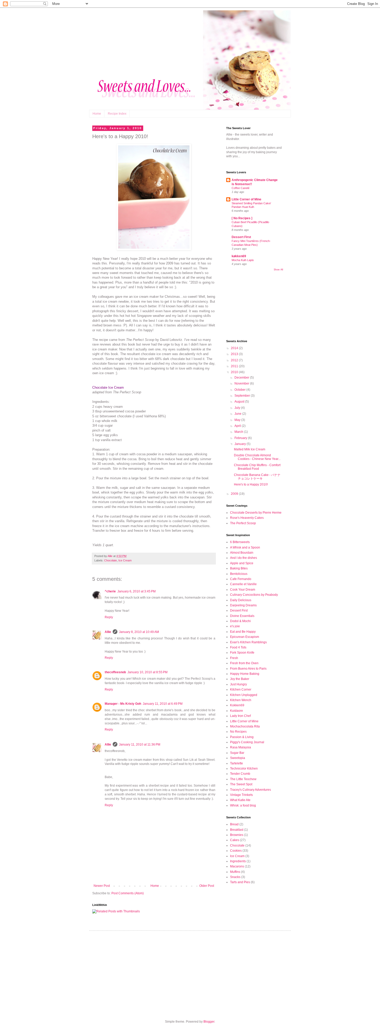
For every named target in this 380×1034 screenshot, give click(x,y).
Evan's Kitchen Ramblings (248, 642)
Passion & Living (242, 737)
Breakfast (236, 830)
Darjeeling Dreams (243, 605)
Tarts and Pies (240, 882)
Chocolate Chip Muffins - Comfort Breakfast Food (257, 467)
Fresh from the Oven (244, 663)
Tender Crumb (240, 774)
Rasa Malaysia (240, 747)
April (238, 426)
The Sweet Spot (241, 784)
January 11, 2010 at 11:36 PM (139, 744)
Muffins (235, 872)
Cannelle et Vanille (243, 584)
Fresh (234, 658)
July (237, 408)
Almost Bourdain (241, 552)
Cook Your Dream (242, 589)
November (242, 383)
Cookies (236, 850)
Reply (109, 617)
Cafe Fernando (240, 579)
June (238, 414)
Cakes (234, 840)
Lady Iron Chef (240, 716)
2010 (235, 372)
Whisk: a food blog (243, 805)
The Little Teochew (243, 779)
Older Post (206, 886)
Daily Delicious (240, 600)
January (240, 444)
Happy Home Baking (244, 674)
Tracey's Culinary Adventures (250, 790)
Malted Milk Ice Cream (249, 449)
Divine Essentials (242, 616)
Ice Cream (125, 560)
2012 (235, 360)
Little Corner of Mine (246, 199)
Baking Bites (239, 568)
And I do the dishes (243, 558)
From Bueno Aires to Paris (248, 668)
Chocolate (110, 560)
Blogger (208, 1021)
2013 (235, 354)
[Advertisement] (252, 305)
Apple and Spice (241, 563)
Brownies (236, 835)
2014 (235, 348)
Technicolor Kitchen (244, 768)
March (239, 432)
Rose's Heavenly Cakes (247, 518)
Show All (278, 269)
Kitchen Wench (240, 700)
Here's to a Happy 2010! (251, 484)
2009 (235, 494)
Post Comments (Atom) (127, 893)
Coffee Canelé (240, 188)
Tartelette (236, 763)
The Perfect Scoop (243, 523)
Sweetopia (237, 758)
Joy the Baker (239, 679)
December (242, 377)
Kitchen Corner (240, 689)
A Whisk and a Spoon (245, 547)
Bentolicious (238, 574)
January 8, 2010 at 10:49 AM (139, 632)
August (239, 401)
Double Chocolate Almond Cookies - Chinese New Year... (257, 457)
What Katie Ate (240, 800)
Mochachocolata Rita (245, 726)
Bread (234, 824)
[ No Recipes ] (242, 218)
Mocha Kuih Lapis (243, 260)
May (237, 420)
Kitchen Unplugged (243, 695)
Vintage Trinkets (241, 795)
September (242, 395)
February (241, 438)
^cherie (110, 591)
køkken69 (239, 256)
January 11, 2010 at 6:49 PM (163, 704)
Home (97, 113)
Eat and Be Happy (243, 631)
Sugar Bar (237, 753)
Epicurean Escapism (244, 637)
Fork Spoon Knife (242, 652)
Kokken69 (237, 705)
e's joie (235, 626)
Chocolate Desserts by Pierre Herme (256, 512)
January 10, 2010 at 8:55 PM (147, 672)
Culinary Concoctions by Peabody (254, 595)
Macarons (237, 866)
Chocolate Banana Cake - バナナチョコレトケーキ (257, 476)
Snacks (235, 877)
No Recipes (238, 731)
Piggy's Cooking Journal (247, 742)
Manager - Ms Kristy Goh (123, 704)
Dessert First (241, 237)
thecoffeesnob (115, 672)
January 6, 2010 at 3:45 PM (136, 591)
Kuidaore (236, 710)
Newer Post (102, 886)
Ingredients (238, 861)
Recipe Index (117, 113)
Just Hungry (238, 684)
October (240, 389)
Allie (108, 632)
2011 (235, 366)
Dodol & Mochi (240, 621)
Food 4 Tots (238, 647)
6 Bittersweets (240, 542)
